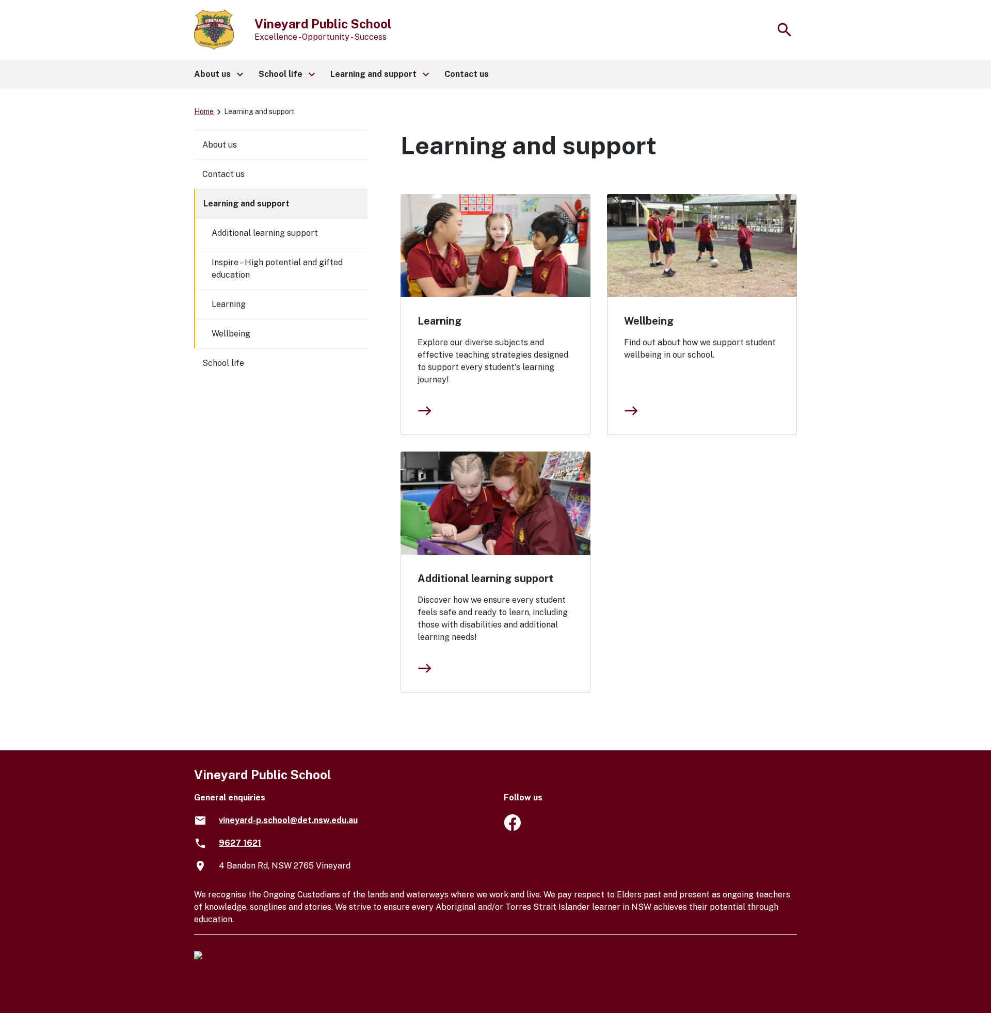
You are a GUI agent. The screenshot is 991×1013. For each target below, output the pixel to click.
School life (223, 363)
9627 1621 (240, 843)
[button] (218, 74)
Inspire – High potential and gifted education (277, 269)
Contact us (223, 174)
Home (204, 111)
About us (219, 145)
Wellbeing (649, 321)
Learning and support (246, 203)
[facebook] (512, 828)
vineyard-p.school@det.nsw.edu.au (288, 820)
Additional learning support (485, 578)
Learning (439, 321)
